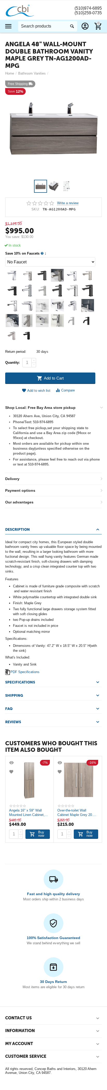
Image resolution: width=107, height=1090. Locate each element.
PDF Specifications (24, 672)
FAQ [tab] (8, 709)
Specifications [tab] (20, 682)
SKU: (35, 209)
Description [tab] (17, 529)
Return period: (15, 352)
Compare (68, 390)
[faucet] (12, 275)
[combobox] (47, 26)
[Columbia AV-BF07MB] (72, 290)
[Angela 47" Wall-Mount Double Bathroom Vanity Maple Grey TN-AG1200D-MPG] (53, 129)
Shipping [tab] (14, 695)
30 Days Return (53, 982)
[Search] (72, 26)
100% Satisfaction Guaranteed (53, 938)
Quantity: (12, 362)
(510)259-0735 (88, 13)
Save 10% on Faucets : (25, 253)
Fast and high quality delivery (53, 894)
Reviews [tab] (13, 722)
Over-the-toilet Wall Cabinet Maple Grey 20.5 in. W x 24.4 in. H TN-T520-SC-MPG (76, 812)
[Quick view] (12, 762)
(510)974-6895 (88, 8)
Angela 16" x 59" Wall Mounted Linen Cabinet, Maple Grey (27, 812)
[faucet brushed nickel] (72, 321)
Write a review (67, 203)
